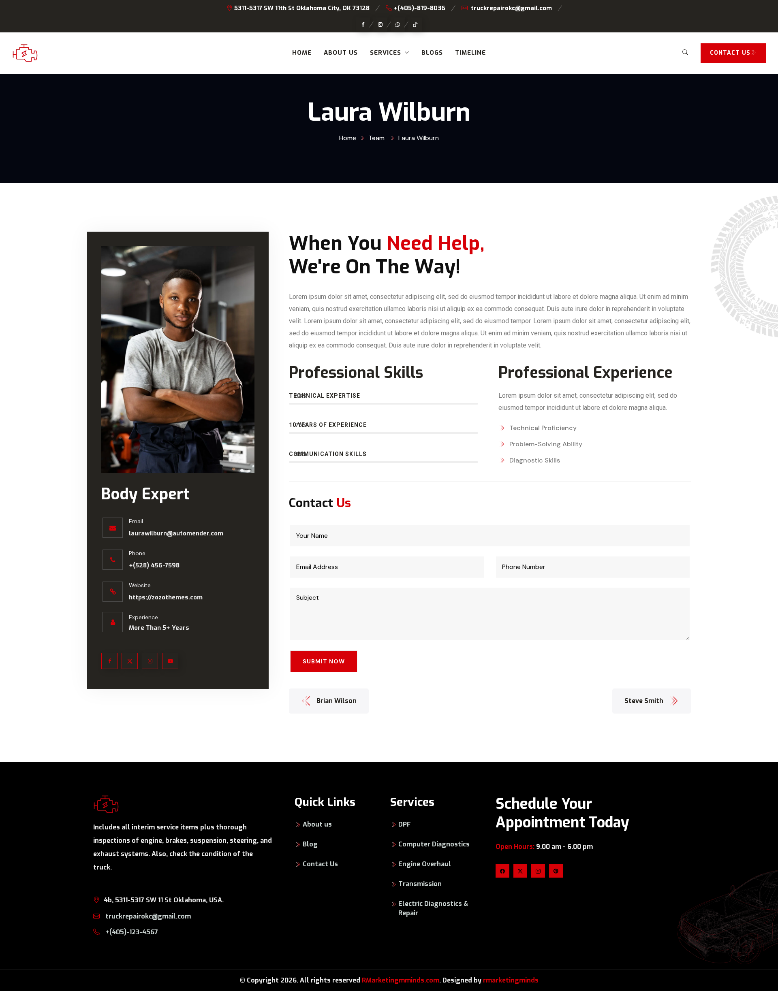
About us (341, 53)
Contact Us (320, 864)
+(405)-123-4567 (131, 932)
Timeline (470, 53)
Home (302, 53)
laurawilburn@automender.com (176, 533)
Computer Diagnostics (434, 844)
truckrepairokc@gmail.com (511, 8)
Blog (310, 844)
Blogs (432, 53)
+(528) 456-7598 (154, 565)
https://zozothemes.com (166, 597)
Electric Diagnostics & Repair (433, 908)
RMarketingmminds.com (400, 980)
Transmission (420, 884)
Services (385, 53)
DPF (404, 824)
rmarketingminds (511, 980)
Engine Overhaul (424, 864)
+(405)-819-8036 (418, 8)
